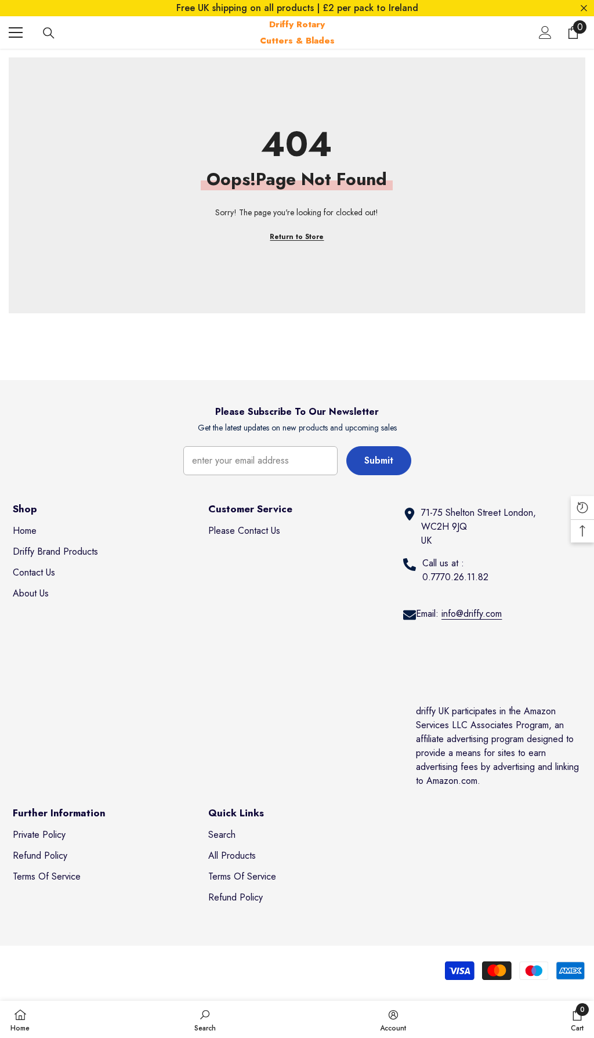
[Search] (49, 33)
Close (583, 8)
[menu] (16, 32)
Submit (378, 460)
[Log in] (545, 32)
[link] (205, 1019)
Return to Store (297, 237)
